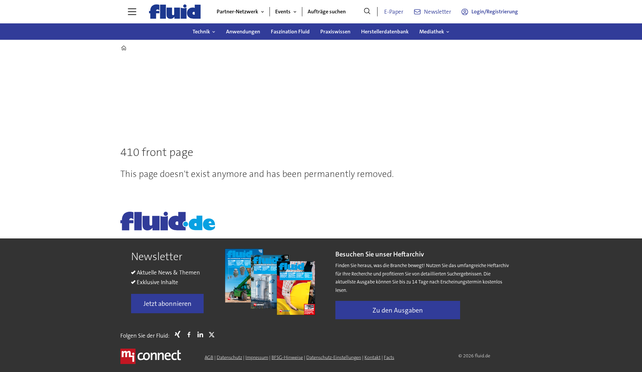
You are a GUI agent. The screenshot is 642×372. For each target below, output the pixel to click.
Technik (201, 31)
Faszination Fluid (290, 31)
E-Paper (393, 11)
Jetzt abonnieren (167, 303)
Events (283, 11)
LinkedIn (202, 334)
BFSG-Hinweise (287, 357)
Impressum (256, 357)
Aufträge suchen (327, 11)
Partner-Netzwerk (237, 11)
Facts (389, 357)
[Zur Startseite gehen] (175, 12)
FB (191, 334)
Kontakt (372, 357)
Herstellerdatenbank (385, 31)
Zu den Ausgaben (397, 310)
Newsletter (437, 11)
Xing (179, 334)
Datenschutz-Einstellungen (333, 357)
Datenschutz (229, 357)
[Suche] (367, 11)
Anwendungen (243, 31)
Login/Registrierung (494, 11)
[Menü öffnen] (132, 11)
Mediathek (431, 31)
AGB (209, 357)
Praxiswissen (335, 31)
